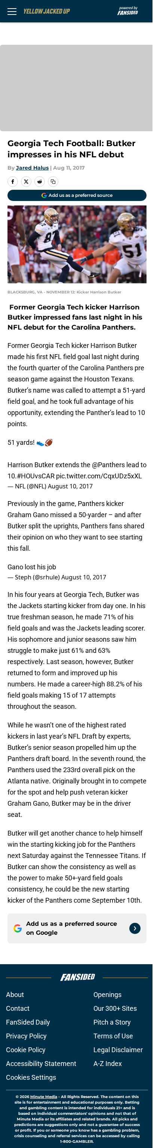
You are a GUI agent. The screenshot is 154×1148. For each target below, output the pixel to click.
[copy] (53, 181)
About (15, 994)
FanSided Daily (28, 1022)
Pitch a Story (112, 1022)
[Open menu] (11, 11)
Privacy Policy (26, 1036)
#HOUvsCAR (36, 476)
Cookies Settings (31, 1077)
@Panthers (108, 465)
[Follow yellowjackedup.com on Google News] (135, 928)
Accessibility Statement (41, 1063)
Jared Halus (32, 167)
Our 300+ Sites (115, 1008)
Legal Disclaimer (118, 1050)
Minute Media (43, 1096)
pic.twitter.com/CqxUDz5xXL (99, 476)
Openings (107, 994)
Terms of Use (113, 1036)
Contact (18, 1008)
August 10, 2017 (70, 486)
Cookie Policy (26, 1050)
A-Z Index (107, 1063)
